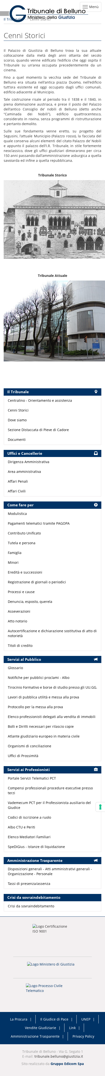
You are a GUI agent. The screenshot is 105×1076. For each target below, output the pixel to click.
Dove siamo (17, 420)
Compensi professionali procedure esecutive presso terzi (50, 790)
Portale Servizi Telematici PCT (32, 778)
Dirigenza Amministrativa (28, 461)
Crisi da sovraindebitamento (31, 906)
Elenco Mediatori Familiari (29, 837)
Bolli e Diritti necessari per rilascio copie (41, 726)
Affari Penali (18, 481)
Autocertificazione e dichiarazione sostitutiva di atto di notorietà (52, 633)
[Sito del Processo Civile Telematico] (52, 989)
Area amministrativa (24, 471)
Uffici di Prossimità (23, 755)
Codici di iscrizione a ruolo (29, 817)
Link (72, 1027)
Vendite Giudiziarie (40, 1027)
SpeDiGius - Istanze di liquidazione (36, 846)
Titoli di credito (20, 645)
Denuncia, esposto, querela (30, 601)
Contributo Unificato (24, 533)
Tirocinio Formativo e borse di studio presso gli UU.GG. (52, 687)
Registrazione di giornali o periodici (37, 582)
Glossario (15, 667)
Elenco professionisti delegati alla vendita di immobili (51, 716)
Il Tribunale (13, 19)
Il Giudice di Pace (54, 1019)
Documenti (17, 439)
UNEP (85, 1019)
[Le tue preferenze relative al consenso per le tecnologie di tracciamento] (100, 807)
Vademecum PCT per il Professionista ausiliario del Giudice (49, 805)
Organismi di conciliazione (29, 746)
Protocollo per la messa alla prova (35, 707)
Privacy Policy (83, 1036)
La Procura (18, 1019)
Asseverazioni (19, 611)
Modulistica (17, 513)
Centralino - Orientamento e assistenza (40, 400)
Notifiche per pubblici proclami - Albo (38, 677)
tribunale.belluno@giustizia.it (58, 1056)
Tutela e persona (21, 543)
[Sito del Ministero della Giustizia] (52, 967)
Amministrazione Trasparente (35, 1036)
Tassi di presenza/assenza (29, 883)
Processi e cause (21, 591)
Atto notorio (17, 621)
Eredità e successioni (25, 572)
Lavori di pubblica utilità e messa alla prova (43, 697)
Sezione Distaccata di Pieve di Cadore (38, 429)
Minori (13, 562)
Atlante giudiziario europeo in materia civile (44, 736)
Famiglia (14, 552)
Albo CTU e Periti (21, 827)
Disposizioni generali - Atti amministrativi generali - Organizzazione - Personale (50, 871)
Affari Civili (17, 491)
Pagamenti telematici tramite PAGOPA (39, 523)
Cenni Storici (18, 410)
